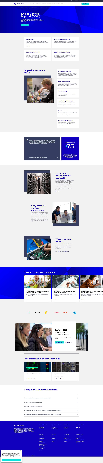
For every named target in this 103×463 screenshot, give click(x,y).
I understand (11, 459)
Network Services (42, 447)
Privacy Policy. (15, 456)
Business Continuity (42, 442)
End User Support (54, 439)
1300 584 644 (41, 427)
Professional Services (67, 439)
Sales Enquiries (41, 428)
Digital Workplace (42, 445)
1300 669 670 (54, 427)
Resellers (40, 450)
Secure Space (41, 448)
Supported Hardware (59, 374)
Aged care (65, 441)
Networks (53, 438)
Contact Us (65, 428)
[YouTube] (79, 427)
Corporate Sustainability (80, 439)
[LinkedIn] (77, 427)
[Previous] (55, 157)
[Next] (57, 157)
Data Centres (41, 441)
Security (53, 441)
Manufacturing (66, 438)
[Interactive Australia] (19, 4)
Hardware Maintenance (42, 444)
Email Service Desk (55, 428)
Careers (77, 438)
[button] (20, 451)
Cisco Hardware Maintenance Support (62, 251)
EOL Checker (78, 442)
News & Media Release (80, 441)
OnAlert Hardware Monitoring (33, 374)
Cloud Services (41, 438)
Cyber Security (41, 439)
